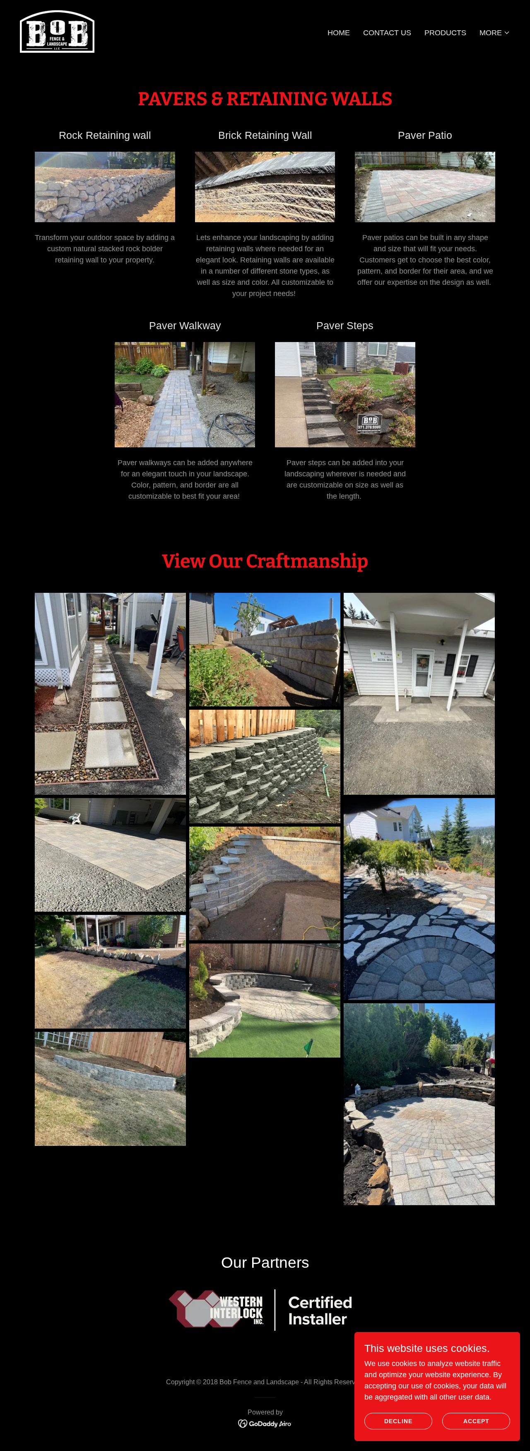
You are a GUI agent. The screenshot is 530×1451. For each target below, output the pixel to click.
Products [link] (445, 33)
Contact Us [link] (387, 33)
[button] (494, 33)
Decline (398, 1421)
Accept (476, 1421)
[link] (57, 31)
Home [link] (339, 33)
